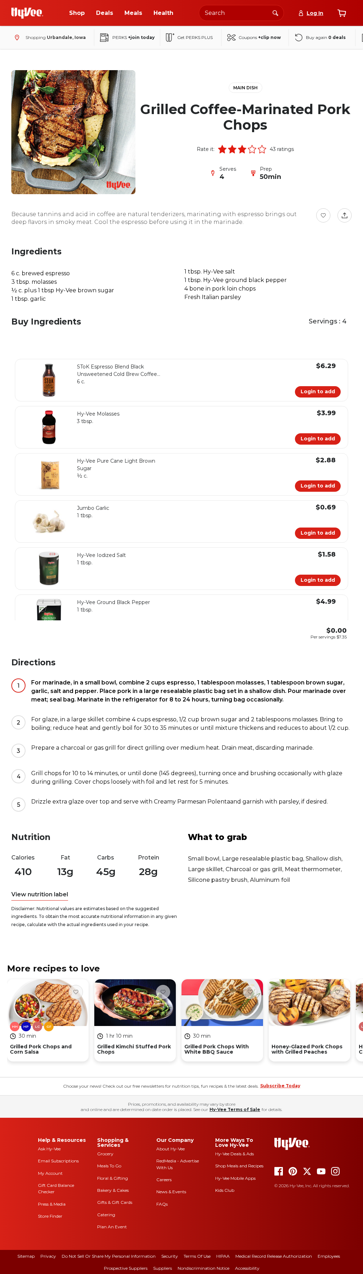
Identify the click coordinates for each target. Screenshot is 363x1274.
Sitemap (26, 1256)
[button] (222, 149)
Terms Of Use (197, 1256)
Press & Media (52, 1204)
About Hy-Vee (170, 1148)
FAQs (162, 1204)
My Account (50, 1173)
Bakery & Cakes (113, 1190)
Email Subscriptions (58, 1160)
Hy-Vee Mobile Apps (235, 1178)
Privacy (48, 1256)
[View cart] (342, 13)
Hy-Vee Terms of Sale (235, 1109)
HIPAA (223, 1256)
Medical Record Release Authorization (273, 1256)
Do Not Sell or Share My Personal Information (109, 1256)
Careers (164, 1179)
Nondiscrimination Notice (203, 1268)
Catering (106, 1214)
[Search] (275, 12)
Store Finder (50, 1216)
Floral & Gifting (112, 1178)
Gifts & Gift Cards (114, 1202)
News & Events (171, 1191)
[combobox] (241, 13)
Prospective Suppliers (125, 1268)
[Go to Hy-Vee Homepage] (27, 13)
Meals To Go (109, 1165)
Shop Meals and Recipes (239, 1165)
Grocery (105, 1153)
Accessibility (247, 1268)
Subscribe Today (280, 1085)
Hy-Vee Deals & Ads (234, 1153)
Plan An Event (112, 1226)
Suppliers (162, 1268)
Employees (329, 1256)
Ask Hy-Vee (49, 1148)
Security (169, 1256)
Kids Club (224, 1190)
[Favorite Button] (323, 215)
